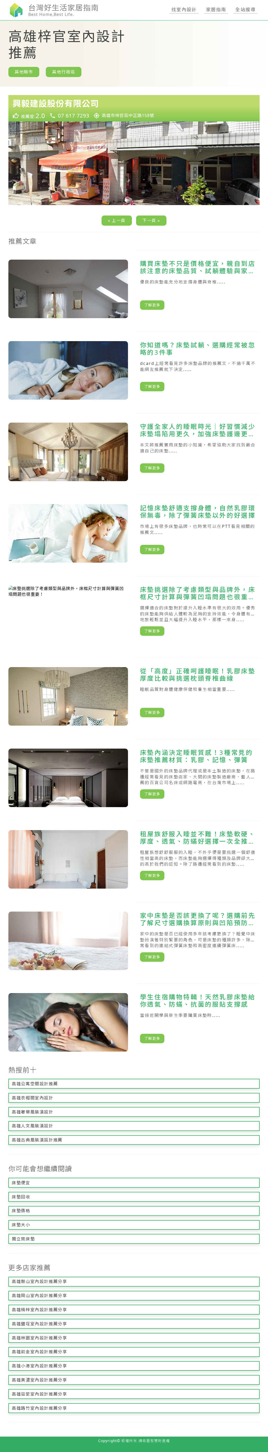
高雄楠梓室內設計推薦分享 (39, 1310)
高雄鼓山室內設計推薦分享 (39, 1281)
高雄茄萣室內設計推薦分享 (39, 1394)
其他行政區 (63, 72)
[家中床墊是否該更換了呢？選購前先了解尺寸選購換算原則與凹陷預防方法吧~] (134, 940)
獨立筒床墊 (23, 1239)
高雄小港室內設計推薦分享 (39, 1366)
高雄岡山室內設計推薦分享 (39, 1295)
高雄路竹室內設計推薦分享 (39, 1408)
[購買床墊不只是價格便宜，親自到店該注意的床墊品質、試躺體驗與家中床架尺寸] (134, 289)
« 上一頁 (117, 220)
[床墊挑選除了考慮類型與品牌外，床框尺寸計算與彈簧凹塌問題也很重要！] (134, 615)
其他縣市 (24, 72)
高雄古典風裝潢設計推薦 (37, 1140)
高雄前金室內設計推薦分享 (39, 1352)
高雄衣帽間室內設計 (32, 1098)
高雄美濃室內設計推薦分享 (39, 1380)
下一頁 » (151, 220)
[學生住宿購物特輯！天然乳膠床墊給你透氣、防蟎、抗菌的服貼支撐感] (134, 1022)
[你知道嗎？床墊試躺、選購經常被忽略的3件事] (134, 370)
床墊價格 (21, 1211)
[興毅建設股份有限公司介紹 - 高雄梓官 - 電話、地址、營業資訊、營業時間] (134, 108)
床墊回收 (21, 1197)
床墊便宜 (21, 1183)
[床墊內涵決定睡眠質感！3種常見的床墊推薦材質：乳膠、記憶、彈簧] (134, 778)
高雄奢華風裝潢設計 (32, 1112)
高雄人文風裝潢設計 (32, 1126)
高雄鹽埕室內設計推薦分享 (39, 1324)
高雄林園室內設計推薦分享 (39, 1338)
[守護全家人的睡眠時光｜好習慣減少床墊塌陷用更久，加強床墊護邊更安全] (134, 452)
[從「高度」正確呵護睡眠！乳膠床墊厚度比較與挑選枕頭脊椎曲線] (134, 696)
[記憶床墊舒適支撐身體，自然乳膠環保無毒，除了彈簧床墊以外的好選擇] (134, 533)
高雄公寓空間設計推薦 (35, 1084)
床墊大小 (21, 1225)
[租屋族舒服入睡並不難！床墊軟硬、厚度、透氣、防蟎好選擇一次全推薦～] (134, 859)
